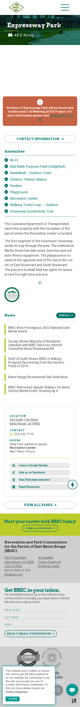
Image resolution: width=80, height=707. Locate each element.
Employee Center (49, 566)
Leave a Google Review (33, 465)
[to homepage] (34, 7)
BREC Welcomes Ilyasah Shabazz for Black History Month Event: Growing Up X (39, 389)
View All (64, 315)
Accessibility (45, 557)
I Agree (12, 698)
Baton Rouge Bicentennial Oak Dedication (38, 377)
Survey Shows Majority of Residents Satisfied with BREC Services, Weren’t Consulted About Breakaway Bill (35, 345)
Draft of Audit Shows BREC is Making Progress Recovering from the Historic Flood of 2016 (36, 362)
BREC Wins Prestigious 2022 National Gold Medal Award (39, 329)
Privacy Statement (17, 691)
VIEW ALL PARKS (38, 505)
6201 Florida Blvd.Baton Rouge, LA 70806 (19, 560)
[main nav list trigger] (65, 7)
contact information (38, 139)
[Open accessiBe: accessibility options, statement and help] (72, 484)
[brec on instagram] (57, 690)
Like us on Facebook (32, 472)
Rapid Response (29, 487)
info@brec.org (13, 574)
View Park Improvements (34, 479)
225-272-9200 (13, 566)
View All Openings (38, 528)
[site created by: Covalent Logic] (65, 702)
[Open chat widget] (72, 690)
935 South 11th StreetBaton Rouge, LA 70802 (25, 421)
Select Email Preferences (29, 633)
